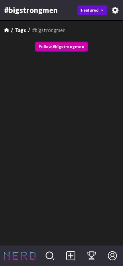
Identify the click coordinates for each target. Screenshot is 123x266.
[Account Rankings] (91, 256)
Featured (89, 10)
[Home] (6, 30)
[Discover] (50, 256)
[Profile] (112, 256)
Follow (61, 46)
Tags (20, 30)
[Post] (70, 256)
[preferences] (115, 10)
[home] (20, 256)
